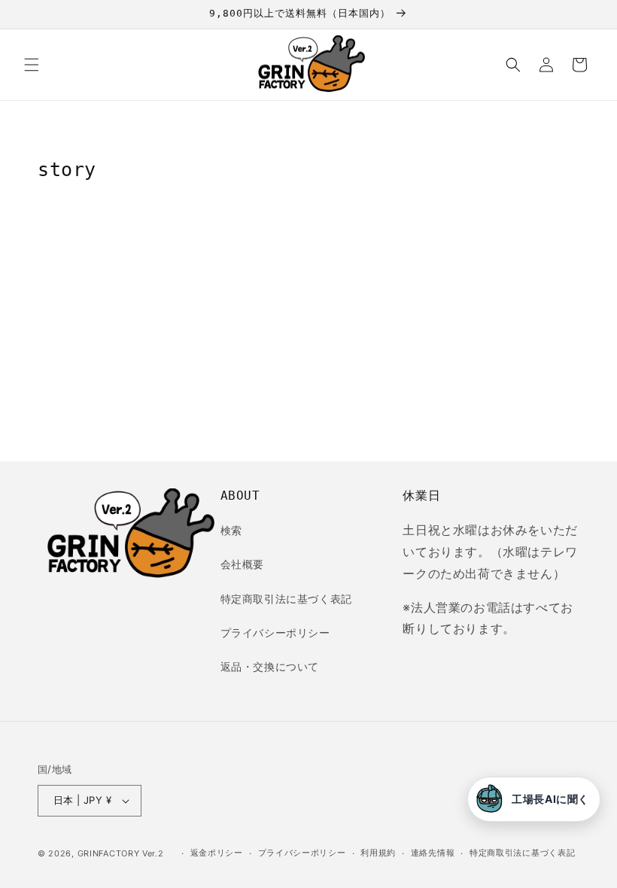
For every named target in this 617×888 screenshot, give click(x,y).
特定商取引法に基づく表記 (286, 598)
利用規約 (378, 852)
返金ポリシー (216, 852)
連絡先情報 (433, 852)
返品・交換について (269, 666)
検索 (231, 530)
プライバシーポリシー (275, 632)
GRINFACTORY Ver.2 (121, 853)
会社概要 (242, 564)
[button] (31, 64)
